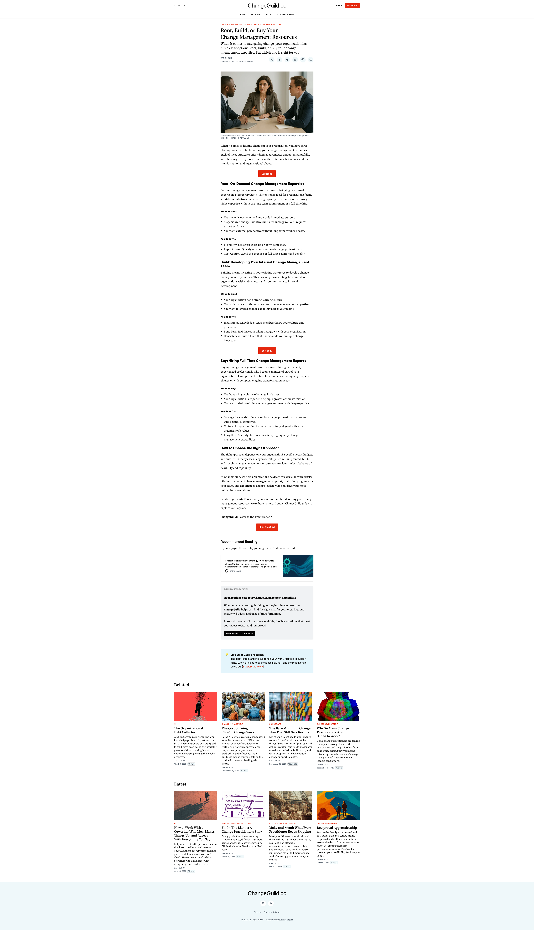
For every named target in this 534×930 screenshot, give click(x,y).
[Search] (185, 5)
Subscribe (352, 5)
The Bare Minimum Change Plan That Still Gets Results (290, 730)
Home (242, 14)
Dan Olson (226, 58)
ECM (281, 25)
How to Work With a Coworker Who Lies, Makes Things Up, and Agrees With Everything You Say (194, 833)
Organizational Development (260, 25)
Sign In (339, 5)
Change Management (231, 25)
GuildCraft (275, 724)
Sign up (258, 912)
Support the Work (253, 666)
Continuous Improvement (282, 823)
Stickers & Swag (286, 14)
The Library (255, 14)
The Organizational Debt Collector (188, 730)
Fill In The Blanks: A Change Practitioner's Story (242, 829)
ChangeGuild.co (267, 5)
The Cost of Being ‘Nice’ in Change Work (238, 730)
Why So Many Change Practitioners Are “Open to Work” (333, 732)
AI (175, 724)
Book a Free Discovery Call (239, 633)
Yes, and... (267, 350)
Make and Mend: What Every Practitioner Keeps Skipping (290, 829)
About (269, 14)
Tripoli (290, 919)
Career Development (328, 724)
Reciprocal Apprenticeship (337, 827)
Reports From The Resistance (237, 823)
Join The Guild (267, 527)
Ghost (282, 919)
